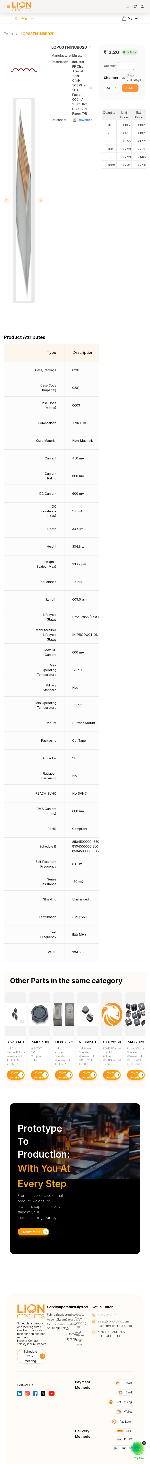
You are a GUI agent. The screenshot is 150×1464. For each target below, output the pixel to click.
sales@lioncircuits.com (31, 1344)
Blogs (78, 1340)
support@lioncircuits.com (115, 1326)
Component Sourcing (55, 1326)
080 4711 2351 (107, 1315)
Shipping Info (80, 1325)
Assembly (53, 1319)
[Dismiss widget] (144, 1443)
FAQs (78, 1345)
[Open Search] (127, 6)
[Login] (142, 6)
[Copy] (90, 47)
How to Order (79, 1316)
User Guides (79, 1333)
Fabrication (54, 1314)
